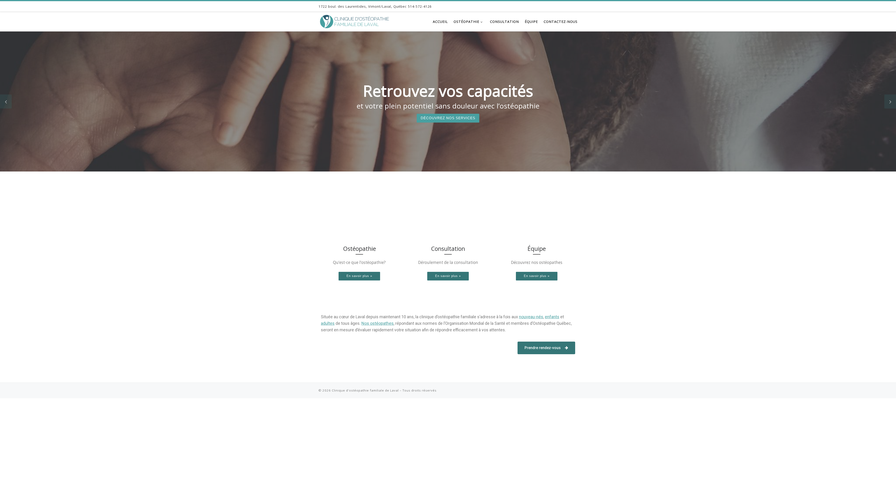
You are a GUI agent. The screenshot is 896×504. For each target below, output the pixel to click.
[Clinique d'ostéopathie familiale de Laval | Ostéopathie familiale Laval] (358, 20)
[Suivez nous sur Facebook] (576, 6)
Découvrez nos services (448, 118)
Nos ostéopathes (377, 323)
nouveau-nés (531, 316)
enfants (552, 316)
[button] (546, 348)
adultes (328, 323)
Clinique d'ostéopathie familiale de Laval (365, 390)
